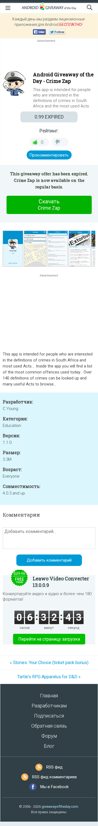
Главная (49, 695)
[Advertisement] (49, 56)
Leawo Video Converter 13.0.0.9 (61, 581)
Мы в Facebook (54, 786)
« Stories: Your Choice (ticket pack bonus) (49, 662)
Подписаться (49, 716)
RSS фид (54, 767)
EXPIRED (49, 117)
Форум (49, 736)
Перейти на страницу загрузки (49, 639)
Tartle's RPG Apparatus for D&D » (49, 676)
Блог (49, 746)
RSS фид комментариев (54, 776)
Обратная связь (49, 726)
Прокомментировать (49, 155)
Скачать (49, 204)
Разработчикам (49, 706)
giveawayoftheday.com (60, 806)
